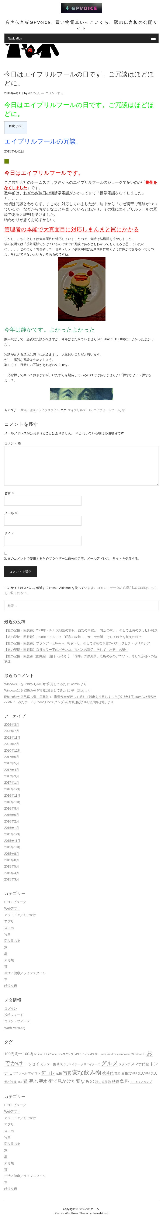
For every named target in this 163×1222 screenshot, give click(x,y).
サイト (9, 533)
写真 (7, 934)
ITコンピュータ (15, 902)
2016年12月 (12, 789)
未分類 (9, 960)
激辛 (20, 1082)
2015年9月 (11, 853)
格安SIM (131, 1073)
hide (19, 126)
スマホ (9, 928)
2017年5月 (11, 763)
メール (11, 513)
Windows (112, 1054)
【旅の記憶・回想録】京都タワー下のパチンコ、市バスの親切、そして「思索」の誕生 (66, 649)
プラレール (20, 1073)
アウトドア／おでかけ (20, 915)
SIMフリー (93, 1054)
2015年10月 (12, 847)
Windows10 (138, 1054)
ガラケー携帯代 (51, 1064)
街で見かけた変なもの (71, 1081)
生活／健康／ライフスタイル (40, 410)
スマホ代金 (140, 1064)
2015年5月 (11, 866)
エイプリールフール (106, 410)
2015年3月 (11, 879)
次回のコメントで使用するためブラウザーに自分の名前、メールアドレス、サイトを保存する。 (72, 558)
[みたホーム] (81, 10)
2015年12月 (12, 834)
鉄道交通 (10, 986)
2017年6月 (11, 757)
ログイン (10, 1008)
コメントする (54, 93)
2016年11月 (12, 795)
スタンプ (124, 1064)
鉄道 (115, 1081)
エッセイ (31, 1064)
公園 (59, 1073)
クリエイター (71, 1064)
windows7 (125, 1054)
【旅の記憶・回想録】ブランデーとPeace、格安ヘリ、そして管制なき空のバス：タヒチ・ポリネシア (77, 643)
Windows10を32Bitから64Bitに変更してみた (35, 684)
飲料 (124, 1081)
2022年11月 (12, 737)
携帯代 (108, 1073)
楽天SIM (144, 1073)
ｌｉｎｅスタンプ (141, 1081)
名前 (9, 493)
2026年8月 (11, 724)
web (103, 1054)
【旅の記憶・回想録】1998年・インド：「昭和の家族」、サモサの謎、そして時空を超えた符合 (73, 637)
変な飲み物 (12, 941)
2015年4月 (11, 873)
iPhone (52, 1054)
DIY (45, 1054)
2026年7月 (11, 731)
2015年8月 (11, 860)
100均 (28, 1053)
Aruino (38, 1054)
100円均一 (13, 1053)
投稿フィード (13, 1015)
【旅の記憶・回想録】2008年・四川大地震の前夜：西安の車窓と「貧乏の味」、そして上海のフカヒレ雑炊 (80, 630)
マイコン (34, 1073)
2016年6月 (11, 815)
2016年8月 (11, 808)
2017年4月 (11, 770)
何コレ (48, 1072)
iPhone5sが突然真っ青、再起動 (26, 696)
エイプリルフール (80, 410)
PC (84, 1054)
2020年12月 (12, 750)
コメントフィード (17, 1021)
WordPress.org (14, 1028)
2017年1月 (11, 782)
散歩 (117, 1073)
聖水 (43, 1081)
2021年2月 (11, 744)
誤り (98, 1081)
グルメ (109, 1063)
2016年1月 (11, 828)
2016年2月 (11, 821)
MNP (77, 1054)
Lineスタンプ (66, 1054)
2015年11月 (12, 840)
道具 (104, 1081)
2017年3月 (11, 776)
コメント (12, 443)
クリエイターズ (90, 1064)
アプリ (9, 921)
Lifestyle (59, 1213)
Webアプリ (12, 908)
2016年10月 (12, 802)
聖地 (33, 1081)
